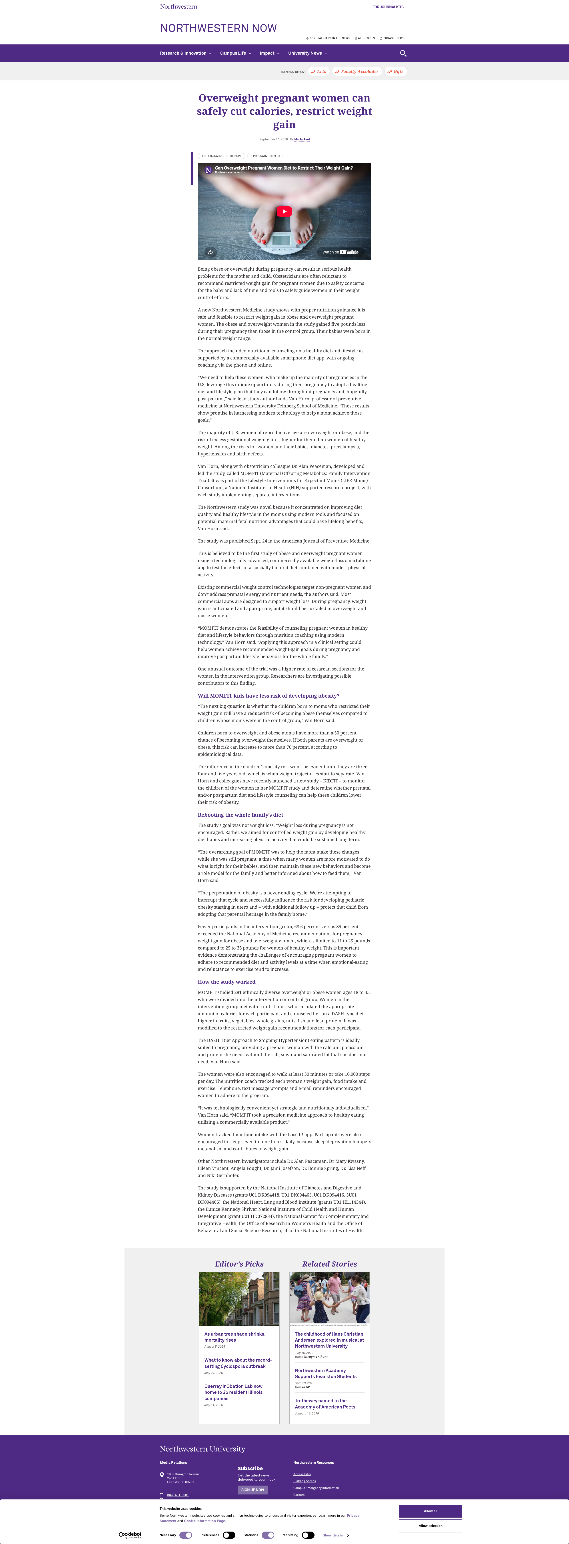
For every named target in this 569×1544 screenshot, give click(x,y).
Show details (333, 1535)
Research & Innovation (183, 53)
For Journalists (388, 7)
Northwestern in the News (330, 38)
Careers (299, 1494)
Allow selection (431, 1526)
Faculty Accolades (360, 71)
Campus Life (233, 53)
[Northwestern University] (284, 1449)
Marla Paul (302, 139)
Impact (267, 53)
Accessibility (302, 1474)
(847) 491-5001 (178, 1495)
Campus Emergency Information (316, 1488)
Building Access (304, 1481)
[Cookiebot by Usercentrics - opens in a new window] (130, 1535)
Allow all (430, 1511)
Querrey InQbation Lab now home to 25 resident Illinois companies (233, 1392)
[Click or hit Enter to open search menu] (403, 53)
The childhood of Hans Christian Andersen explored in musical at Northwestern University (329, 1340)
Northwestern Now (218, 28)
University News (305, 53)
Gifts (398, 71)
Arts (321, 71)
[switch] (229, 1535)
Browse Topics (394, 38)
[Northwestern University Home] (179, 6)
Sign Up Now (252, 1490)
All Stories (366, 38)
